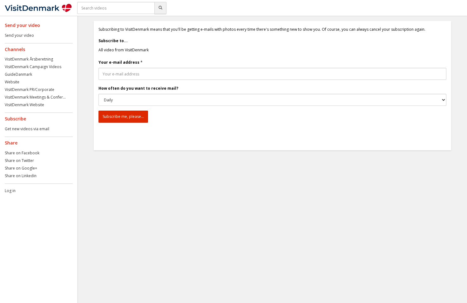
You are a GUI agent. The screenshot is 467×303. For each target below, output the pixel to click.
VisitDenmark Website (24, 104)
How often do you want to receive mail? (138, 88)
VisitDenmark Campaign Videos (33, 66)
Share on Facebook (22, 153)
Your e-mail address (118, 62)
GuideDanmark (18, 74)
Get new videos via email (27, 129)
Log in (10, 190)
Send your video (19, 35)
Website (12, 82)
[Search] (160, 8)
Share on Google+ (21, 168)
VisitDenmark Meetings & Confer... (35, 97)
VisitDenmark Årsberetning (29, 59)
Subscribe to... (113, 40)
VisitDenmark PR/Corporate (29, 89)
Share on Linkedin (21, 175)
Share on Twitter (19, 160)
